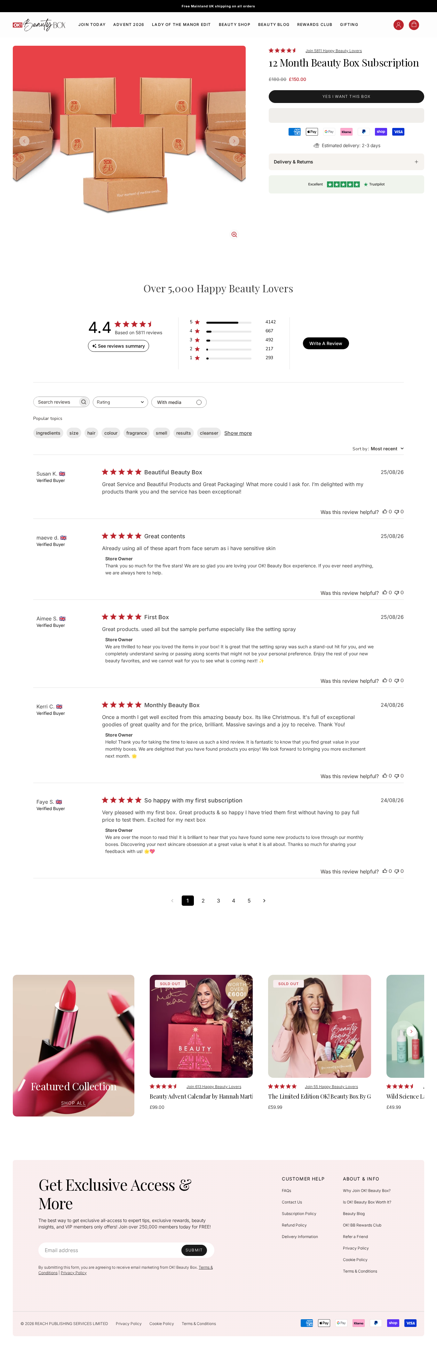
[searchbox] (56, 402)
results (183, 433)
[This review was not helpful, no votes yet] (396, 511)
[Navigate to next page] (264, 900)
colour (110, 433)
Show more (238, 433)
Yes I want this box (346, 96)
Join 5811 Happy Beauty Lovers (334, 50)
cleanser (209, 433)
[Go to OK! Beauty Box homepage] (39, 25)
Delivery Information (300, 1236)
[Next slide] (234, 141)
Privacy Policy (74, 1272)
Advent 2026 (128, 24)
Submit (194, 1250)
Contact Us (292, 1202)
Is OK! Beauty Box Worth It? (367, 1202)
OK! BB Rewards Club (362, 1225)
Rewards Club (314, 24)
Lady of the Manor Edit (181, 24)
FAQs (286, 1190)
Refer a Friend (355, 1236)
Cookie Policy (355, 1259)
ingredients (48, 433)
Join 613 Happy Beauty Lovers (214, 1086)
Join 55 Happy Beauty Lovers (331, 1086)
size (73, 433)
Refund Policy (294, 1225)
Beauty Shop (234, 24)
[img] (271, 50)
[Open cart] (414, 25)
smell (161, 433)
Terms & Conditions (360, 1271)
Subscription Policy (299, 1213)
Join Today (92, 24)
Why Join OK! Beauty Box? (367, 1190)
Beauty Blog (274, 24)
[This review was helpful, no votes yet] (385, 511)
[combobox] (120, 402)
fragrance (136, 433)
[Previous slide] (24, 141)
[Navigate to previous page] (172, 900)
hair (91, 433)
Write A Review (325, 343)
